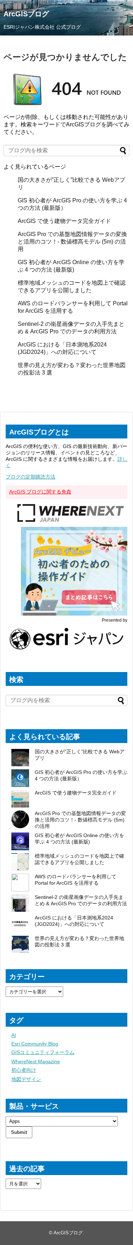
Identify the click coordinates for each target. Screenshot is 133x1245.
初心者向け (23, 1070)
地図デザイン (26, 1079)
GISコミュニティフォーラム (42, 1052)
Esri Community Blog (34, 1044)
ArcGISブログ (26, 14)
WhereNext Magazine (35, 1061)
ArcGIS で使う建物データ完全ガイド (64, 221)
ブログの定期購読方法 (30, 477)
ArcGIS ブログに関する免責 (40, 492)
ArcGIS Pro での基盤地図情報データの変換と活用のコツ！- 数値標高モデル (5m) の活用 (72, 241)
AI (13, 1035)
